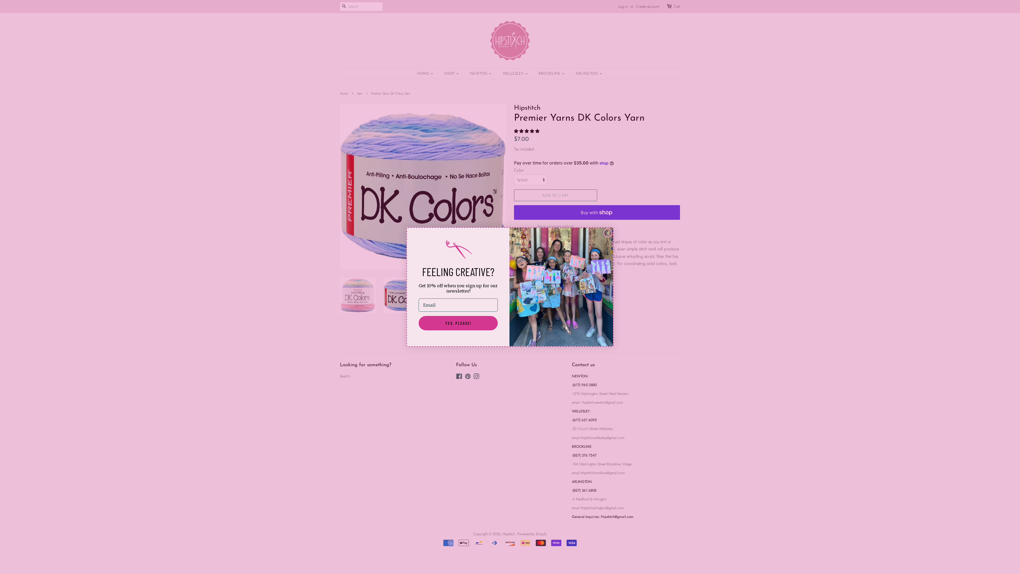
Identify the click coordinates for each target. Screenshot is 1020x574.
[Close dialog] (607, 233)
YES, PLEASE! (458, 323)
